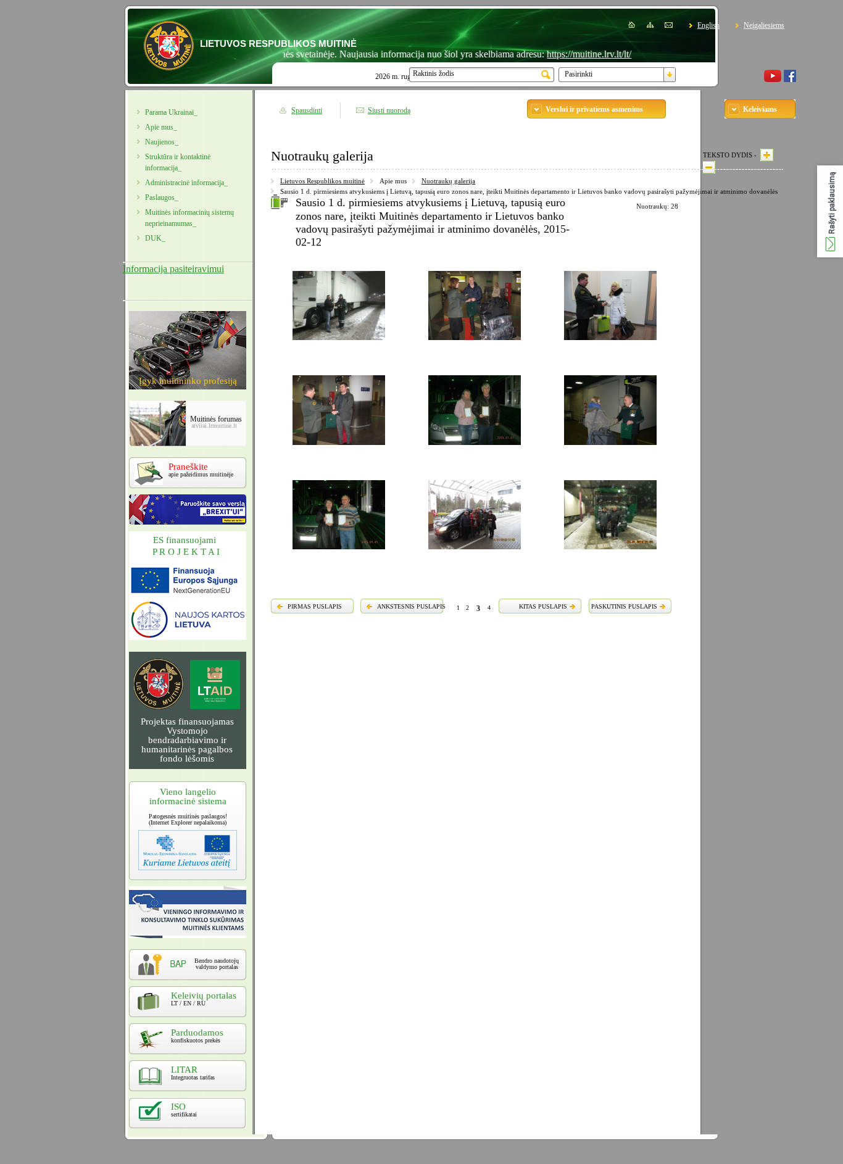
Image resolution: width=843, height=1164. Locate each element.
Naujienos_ (161, 142)
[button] (830, 211)
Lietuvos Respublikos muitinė (322, 181)
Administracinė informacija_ (186, 182)
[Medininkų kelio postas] (610, 551)
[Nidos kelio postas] (474, 551)
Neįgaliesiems (764, 25)
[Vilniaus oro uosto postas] (474, 342)
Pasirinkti (578, 74)
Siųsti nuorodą (389, 110)
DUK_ (155, 238)
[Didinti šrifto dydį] (766, 155)
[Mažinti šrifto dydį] (709, 167)
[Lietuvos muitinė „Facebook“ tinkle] (790, 79)
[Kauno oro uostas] (610, 447)
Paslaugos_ (161, 197)
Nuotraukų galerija (448, 181)
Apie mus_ (161, 127)
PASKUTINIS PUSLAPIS (624, 606)
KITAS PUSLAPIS (543, 606)
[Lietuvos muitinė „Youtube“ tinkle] (772, 79)
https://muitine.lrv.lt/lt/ (565, 54)
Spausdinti (306, 110)
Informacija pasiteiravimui (173, 269)
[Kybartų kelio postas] (474, 447)
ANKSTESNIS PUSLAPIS (411, 606)
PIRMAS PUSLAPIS (315, 606)
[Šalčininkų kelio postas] (339, 342)
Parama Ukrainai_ (171, 112)
